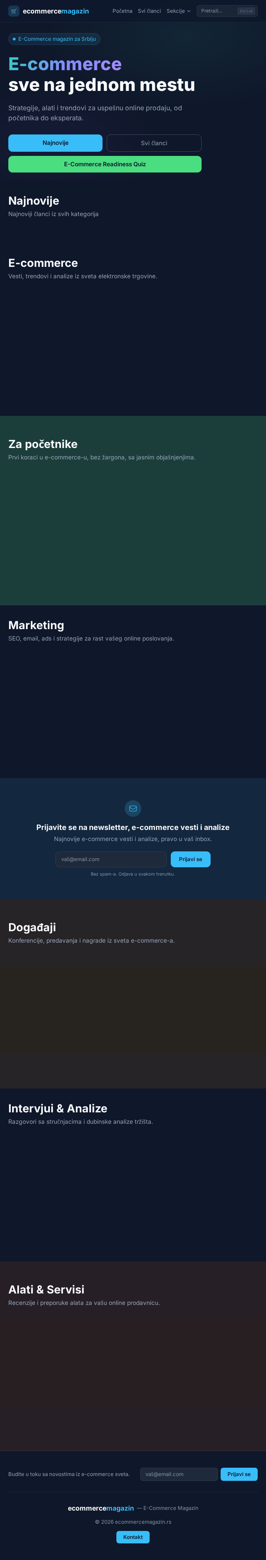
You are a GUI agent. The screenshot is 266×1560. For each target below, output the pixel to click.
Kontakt (133, 1537)
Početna (122, 11)
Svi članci (149, 11)
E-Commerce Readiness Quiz (105, 164)
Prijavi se (190, 859)
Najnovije (56, 142)
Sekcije (176, 11)
